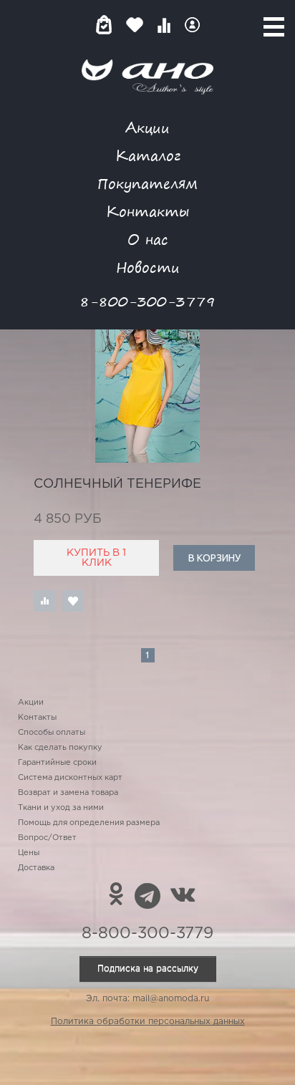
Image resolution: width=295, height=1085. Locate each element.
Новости (148, 267)
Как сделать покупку (60, 747)
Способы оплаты (51, 732)
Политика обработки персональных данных (148, 1022)
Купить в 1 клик (96, 558)
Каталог (147, 155)
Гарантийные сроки (57, 762)
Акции (147, 127)
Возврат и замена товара (68, 792)
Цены (28, 853)
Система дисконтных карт (70, 777)
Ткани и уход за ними (61, 807)
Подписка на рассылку (147, 969)
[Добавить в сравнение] (44, 601)
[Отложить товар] (73, 601)
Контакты (147, 211)
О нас (147, 239)
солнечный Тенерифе (117, 484)
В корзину (214, 558)
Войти (192, 24)
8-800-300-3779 (147, 301)
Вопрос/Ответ (47, 838)
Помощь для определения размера (89, 822)
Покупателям (147, 183)
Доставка (36, 868)
